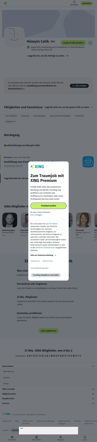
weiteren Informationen (45, 248)
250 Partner (53, 224)
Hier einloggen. (36, 215)
